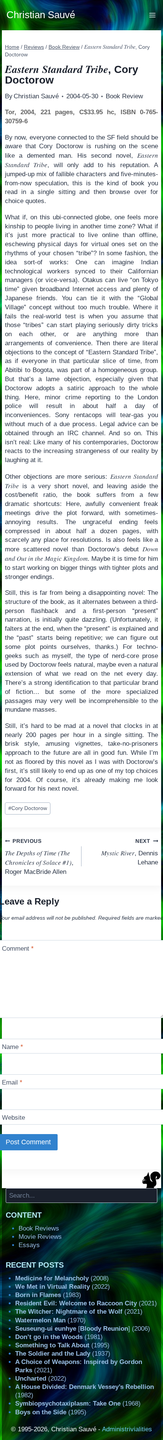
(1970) (50, 1320)
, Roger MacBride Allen (39, 856)
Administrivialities (127, 1429)
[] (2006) (82, 1328)
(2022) (62, 1286)
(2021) (86, 1303)
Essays (29, 1245)
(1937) (62, 1353)
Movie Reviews (40, 1236)
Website (13, 1117)
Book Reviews (39, 1228)
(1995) (62, 1345)
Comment (18, 948)
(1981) (59, 1337)
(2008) (62, 1278)
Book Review (124, 96)
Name (12, 1047)
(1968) (78, 1403)
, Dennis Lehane (129, 852)
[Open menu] (153, 15)
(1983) (48, 1295)
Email (12, 1082)
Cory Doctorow (27, 808)
